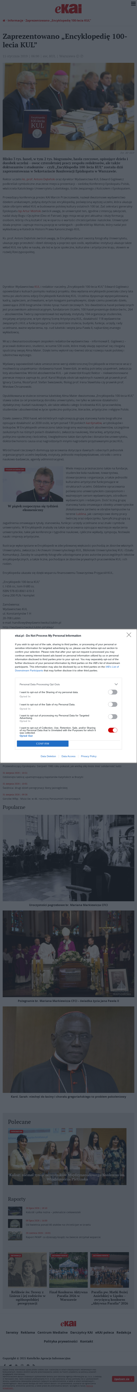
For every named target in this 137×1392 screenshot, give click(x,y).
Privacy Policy (89, 756)
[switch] (112, 692)
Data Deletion (48, 756)
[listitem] (68, 684)
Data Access (68, 756)
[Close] (130, 636)
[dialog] (68, 696)
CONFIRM (42, 743)
